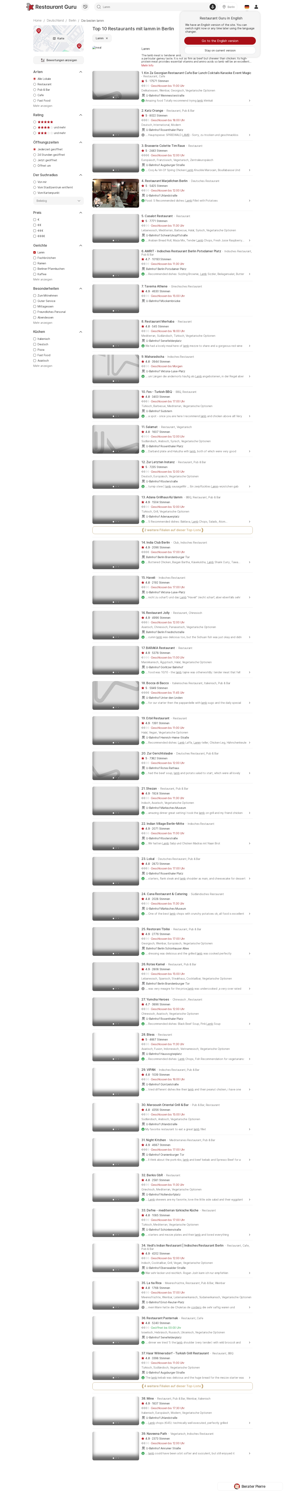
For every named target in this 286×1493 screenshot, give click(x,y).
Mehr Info (147, 65)
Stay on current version (220, 50)
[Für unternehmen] (85, 7)
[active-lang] (247, 7)
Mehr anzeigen (42, 105)
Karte (60, 38)
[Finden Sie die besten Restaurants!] (51, 6)
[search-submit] (99, 6)
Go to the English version (220, 41)
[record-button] (213, 7)
